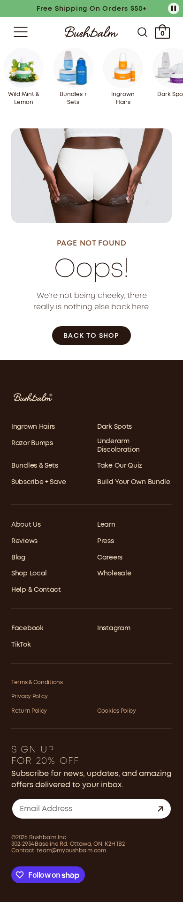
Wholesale (114, 573)
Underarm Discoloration (118, 446)
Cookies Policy (116, 711)
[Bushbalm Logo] (91, 31)
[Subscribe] (160, 809)
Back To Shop (91, 336)
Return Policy (29, 711)
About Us (26, 525)
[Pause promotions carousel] (173, 8)
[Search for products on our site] (142, 31)
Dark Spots (114, 427)
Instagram (113, 628)
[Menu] (20, 31)
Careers (109, 557)
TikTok (20, 645)
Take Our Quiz (119, 466)
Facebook (27, 628)
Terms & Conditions (37, 682)
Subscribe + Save (38, 482)
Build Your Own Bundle (133, 482)
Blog (18, 557)
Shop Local (29, 573)
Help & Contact (36, 590)
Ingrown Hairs (33, 427)
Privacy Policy (29, 696)
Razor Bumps (32, 443)
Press (105, 541)
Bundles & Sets (34, 466)
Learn (106, 525)
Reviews (24, 541)
